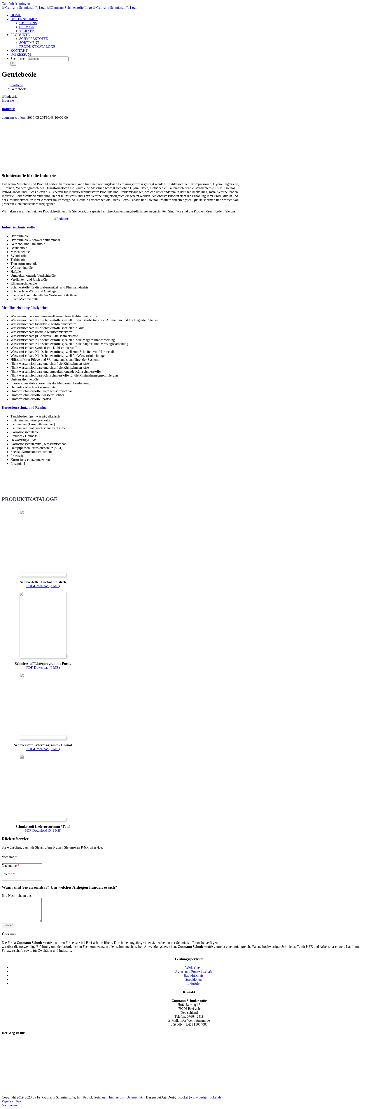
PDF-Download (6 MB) (43, 667)
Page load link (11, 1101)
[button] (18, 227)
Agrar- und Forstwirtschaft (193, 971)
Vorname (9, 857)
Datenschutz (135, 1097)
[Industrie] (61, 219)
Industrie (8, 100)
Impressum (116, 1097)
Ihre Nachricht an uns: (17, 895)
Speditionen (193, 979)
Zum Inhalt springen (16, 3)
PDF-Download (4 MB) (43, 586)
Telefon (8, 874)
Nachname (10, 865)
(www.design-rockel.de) (205, 1097)
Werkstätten (193, 967)
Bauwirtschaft (193, 975)
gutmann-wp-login (14, 117)
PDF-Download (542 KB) (43, 830)
